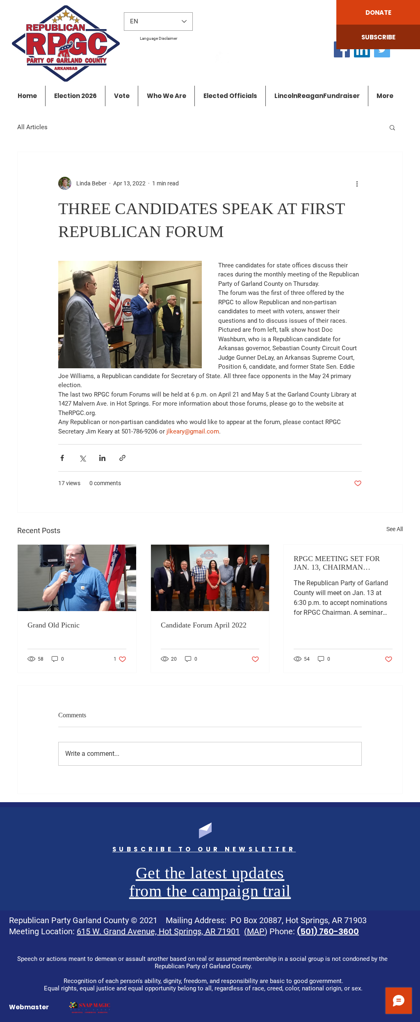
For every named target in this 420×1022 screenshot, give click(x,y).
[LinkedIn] (362, 49)
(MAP (254, 931)
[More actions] (357, 183)
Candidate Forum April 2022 (204, 625)
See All (394, 529)
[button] (392, 127)
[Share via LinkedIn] (102, 458)
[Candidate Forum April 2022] (210, 578)
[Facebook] (342, 49)
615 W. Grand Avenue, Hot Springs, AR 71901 (158, 931)
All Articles (32, 127)
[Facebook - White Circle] (221, 57)
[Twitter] (382, 49)
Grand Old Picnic (53, 625)
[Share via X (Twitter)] (82, 458)
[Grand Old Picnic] (77, 578)
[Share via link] (122, 458)
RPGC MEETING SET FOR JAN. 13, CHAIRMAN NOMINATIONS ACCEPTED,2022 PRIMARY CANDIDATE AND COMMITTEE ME (338, 563)
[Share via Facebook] (62, 458)
